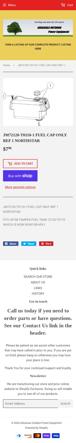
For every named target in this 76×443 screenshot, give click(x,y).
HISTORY (38, 293)
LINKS (38, 288)
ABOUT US (38, 282)
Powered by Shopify (36, 427)
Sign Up (65, 403)
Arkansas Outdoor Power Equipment (41, 422)
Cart (69, 5)
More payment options (20, 187)
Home (6, 65)
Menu (12, 5)
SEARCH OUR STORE (38, 277)
